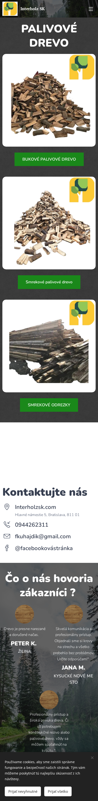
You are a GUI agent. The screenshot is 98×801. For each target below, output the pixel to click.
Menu (91, 8)
